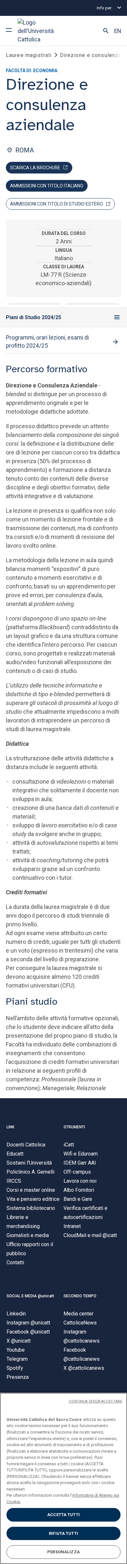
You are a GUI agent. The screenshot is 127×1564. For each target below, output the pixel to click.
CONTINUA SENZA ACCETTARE (95, 1401)
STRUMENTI (74, 1127)
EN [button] (117, 31)
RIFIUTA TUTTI (63, 1533)
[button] (105, 31)
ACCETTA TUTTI (63, 1514)
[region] (63, 1478)
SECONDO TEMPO (80, 1296)
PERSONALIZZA (63, 1551)
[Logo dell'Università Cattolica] (42, 30)
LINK (10, 1127)
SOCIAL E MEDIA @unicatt (30, 1296)
